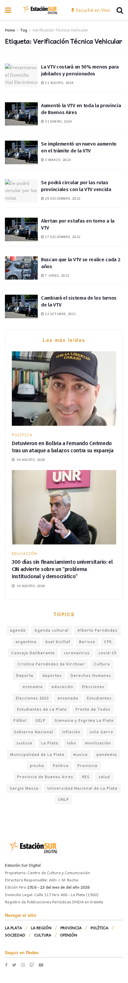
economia (33, 686)
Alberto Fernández (97, 630)
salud (104, 776)
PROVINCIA (71, 927)
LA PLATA (13, 927)
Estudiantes (99, 698)
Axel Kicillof (57, 641)
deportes (52, 675)
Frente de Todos (92, 709)
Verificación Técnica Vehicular (60, 30)
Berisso (87, 641)
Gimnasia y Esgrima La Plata (84, 720)
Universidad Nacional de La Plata (82, 788)
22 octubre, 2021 (60, 313)
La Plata (49, 743)
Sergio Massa (24, 788)
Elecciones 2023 (32, 698)
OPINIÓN (68, 935)
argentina (25, 641)
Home (10, 30)
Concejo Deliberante (33, 653)
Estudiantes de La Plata (42, 709)
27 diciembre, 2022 (62, 236)
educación (62, 686)
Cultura (102, 664)
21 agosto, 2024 (59, 82)
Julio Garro (101, 732)
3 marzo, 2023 (57, 159)
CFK (108, 641)
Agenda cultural (51, 630)
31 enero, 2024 (58, 121)
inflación (71, 732)
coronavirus (77, 653)
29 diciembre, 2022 (62, 198)
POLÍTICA (22, 435)
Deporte (24, 675)
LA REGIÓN (41, 927)
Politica (61, 765)
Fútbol (20, 720)
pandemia (106, 754)
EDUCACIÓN (24, 553)
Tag (23, 30)
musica (80, 754)
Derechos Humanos (91, 675)
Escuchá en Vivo (92, 9)
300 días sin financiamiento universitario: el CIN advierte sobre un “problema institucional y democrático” (62, 569)
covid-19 (107, 653)
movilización (98, 743)
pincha (37, 765)
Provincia (87, 765)
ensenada (67, 698)
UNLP (63, 799)
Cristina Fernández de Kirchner (51, 664)
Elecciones (93, 686)
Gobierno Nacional (33, 732)
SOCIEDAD (15, 935)
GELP (40, 720)
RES (86, 776)
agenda (18, 630)
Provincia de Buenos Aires (45, 776)
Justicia (24, 743)
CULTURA (42, 935)
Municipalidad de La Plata (37, 754)
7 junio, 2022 (56, 275)
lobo (71, 743)
